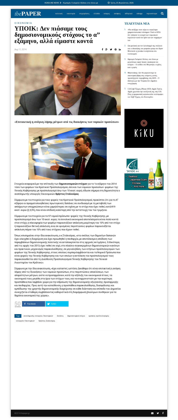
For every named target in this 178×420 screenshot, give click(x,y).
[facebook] (163, 413)
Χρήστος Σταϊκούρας (46, 321)
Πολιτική (59, 13)
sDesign (139, 13)
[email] (152, 413)
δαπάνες (60, 316)
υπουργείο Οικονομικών (25, 321)
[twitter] (158, 413)
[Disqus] (67, 368)
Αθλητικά (128, 13)
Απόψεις (117, 13)
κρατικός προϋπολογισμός (99, 316)
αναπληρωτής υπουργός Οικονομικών (38, 316)
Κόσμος (107, 13)
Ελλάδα (97, 13)
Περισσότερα (152, 13)
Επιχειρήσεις (84, 13)
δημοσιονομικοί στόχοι (76, 316)
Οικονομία (71, 13)
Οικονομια (23, 23)
